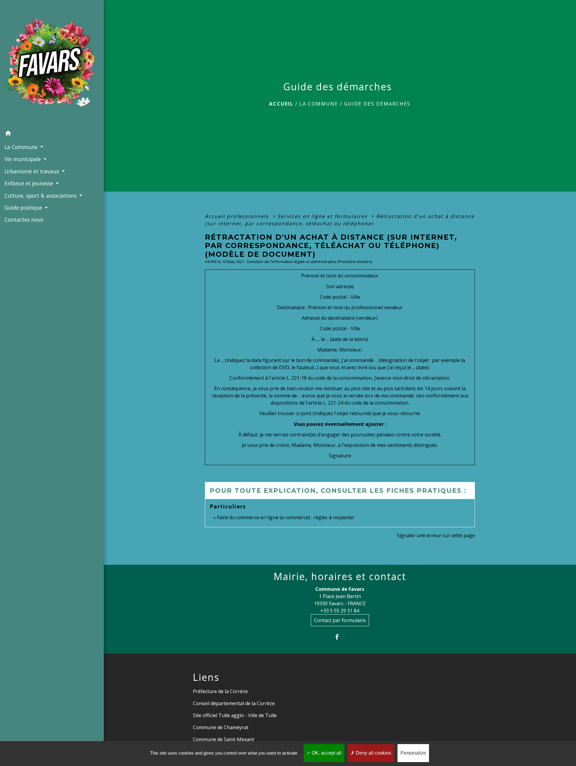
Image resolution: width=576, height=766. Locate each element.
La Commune (318, 103)
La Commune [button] (21, 147)
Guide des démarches (377, 103)
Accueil (281, 103)
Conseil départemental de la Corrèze (234, 703)
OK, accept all (325, 753)
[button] (51, 134)
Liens (206, 677)
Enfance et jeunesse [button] (29, 183)
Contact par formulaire (340, 620)
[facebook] (339, 637)
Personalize (413, 753)
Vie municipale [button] (23, 159)
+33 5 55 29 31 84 (339, 610)
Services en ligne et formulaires (323, 216)
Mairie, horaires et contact (340, 576)
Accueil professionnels (238, 216)
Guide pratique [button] (24, 207)
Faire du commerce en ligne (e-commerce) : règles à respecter (285, 517)
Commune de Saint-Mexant (223, 739)
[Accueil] (51, 63)
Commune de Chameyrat (220, 727)
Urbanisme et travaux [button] (32, 171)
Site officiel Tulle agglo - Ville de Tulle (235, 715)
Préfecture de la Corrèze (220, 691)
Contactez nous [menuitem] (23, 219)
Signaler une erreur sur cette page (436, 535)
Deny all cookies (373, 753)
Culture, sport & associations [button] (41, 195)
